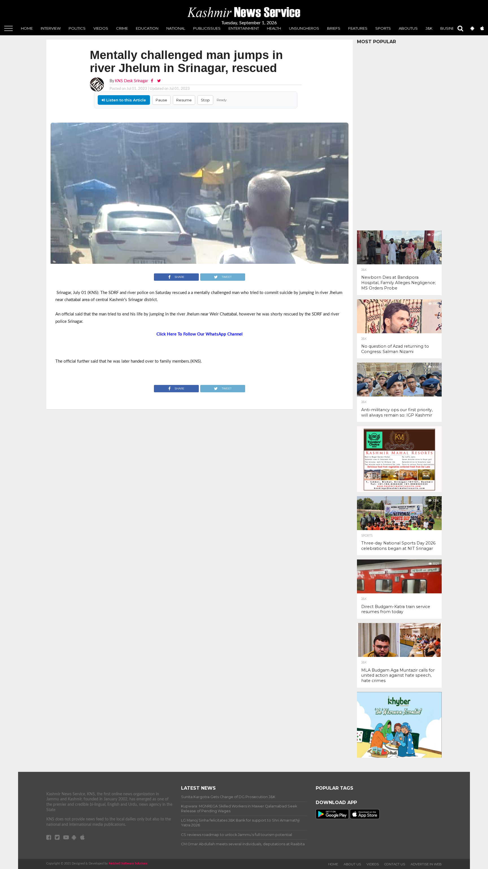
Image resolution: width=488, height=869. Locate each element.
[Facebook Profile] (152, 81)
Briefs (333, 28)
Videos (373, 864)
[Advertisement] (399, 136)
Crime (122, 28)
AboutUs (408, 28)
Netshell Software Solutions (128, 863)
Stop (205, 100)
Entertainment (243, 28)
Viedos (100, 28)
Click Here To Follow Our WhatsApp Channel (199, 334)
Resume (184, 100)
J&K (429, 28)
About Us (352, 864)
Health (274, 28)
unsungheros (304, 28)
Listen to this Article (125, 100)
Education (147, 28)
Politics (77, 28)
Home (27, 28)
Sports (383, 28)
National (175, 28)
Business (449, 28)
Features (357, 28)
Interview (51, 28)
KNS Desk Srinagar (131, 81)
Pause (161, 100)
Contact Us (394, 864)
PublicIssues (207, 28)
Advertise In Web (426, 864)
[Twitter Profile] (159, 81)
